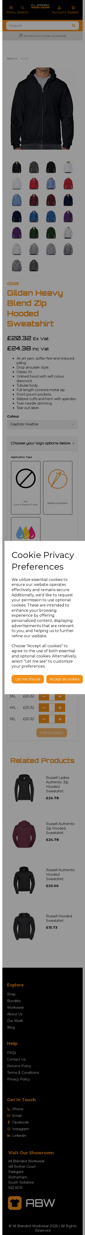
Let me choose (27, 679)
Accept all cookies (64, 679)
